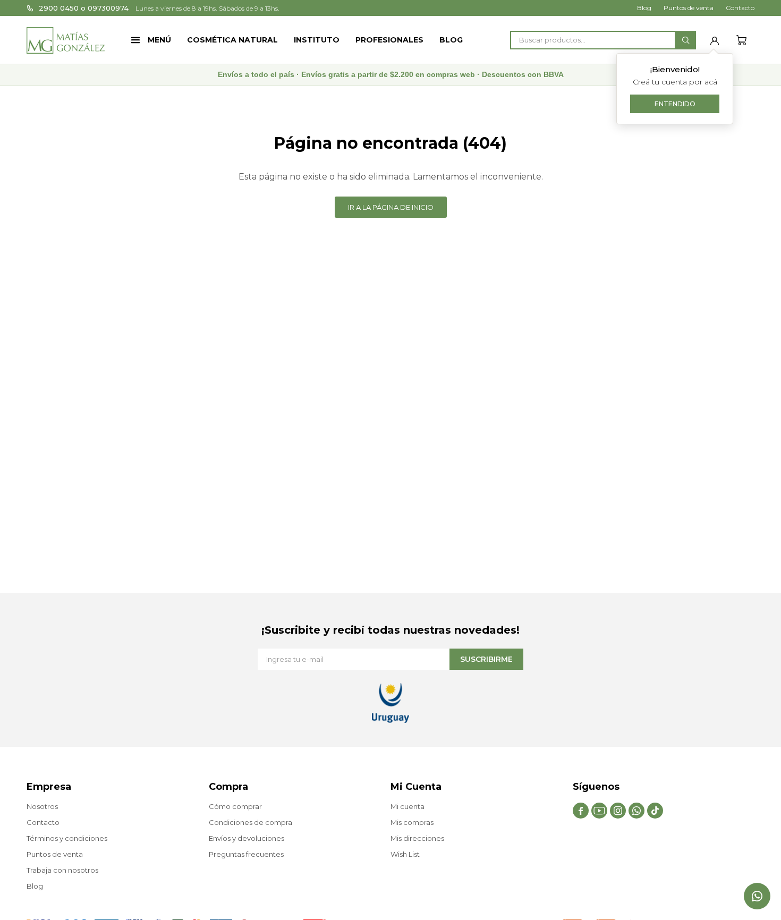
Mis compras (412, 822)
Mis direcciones (417, 838)
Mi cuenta (407, 806)
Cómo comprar (235, 806)
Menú (159, 40)
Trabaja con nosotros (62, 870)
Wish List (405, 854)
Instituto (316, 40)
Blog (451, 40)
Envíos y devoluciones (246, 838)
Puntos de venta (689, 8)
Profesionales (389, 40)
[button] (685, 40)
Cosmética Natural (232, 40)
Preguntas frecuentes (246, 854)
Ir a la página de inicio (391, 207)
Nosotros (42, 806)
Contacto (740, 8)
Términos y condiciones (67, 838)
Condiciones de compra (250, 822)
